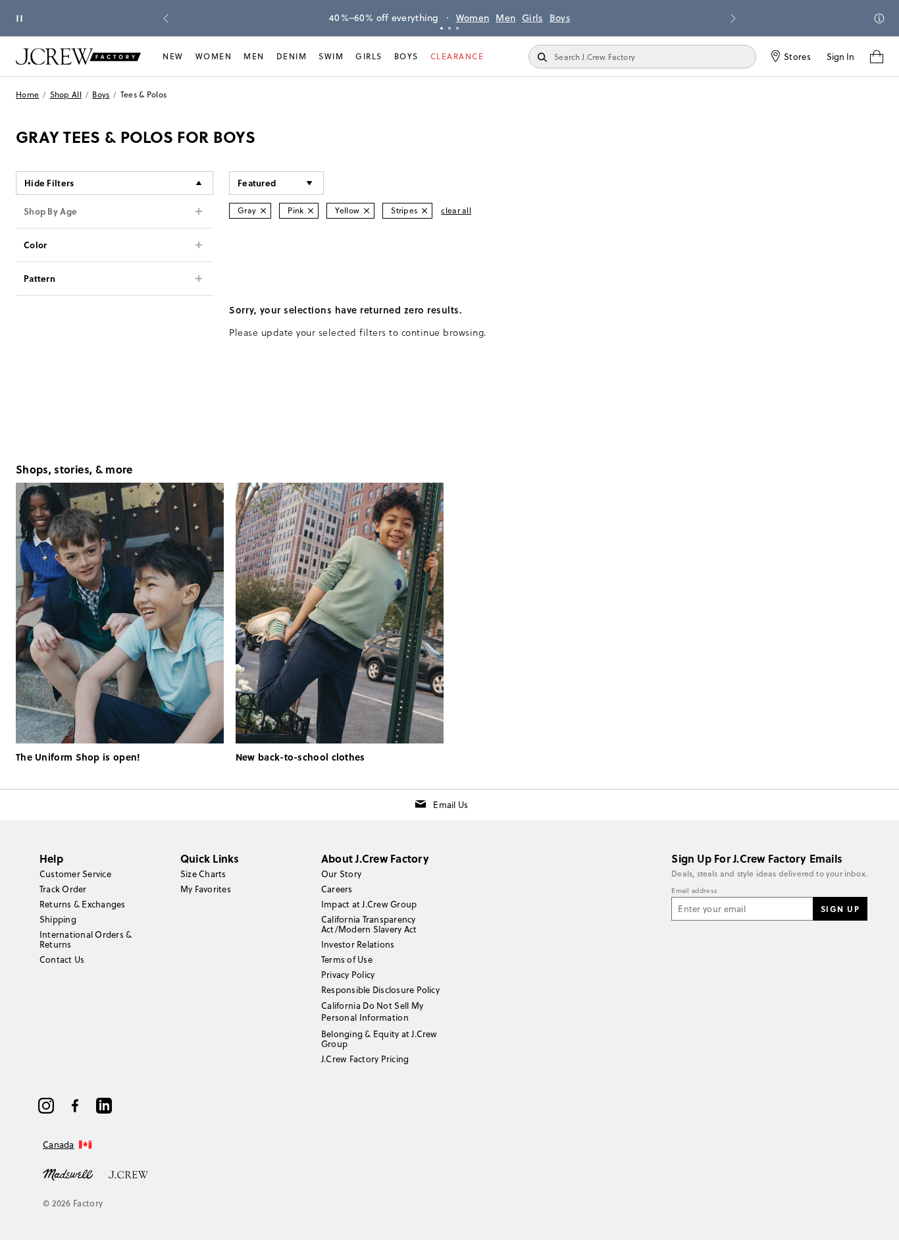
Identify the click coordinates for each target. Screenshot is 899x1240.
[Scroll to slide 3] (457, 28)
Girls (532, 18)
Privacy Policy (347, 975)
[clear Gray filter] (263, 210)
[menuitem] (173, 56)
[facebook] (75, 1105)
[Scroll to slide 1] (441, 28)
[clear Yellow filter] (366, 210)
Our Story (341, 874)
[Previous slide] (166, 18)
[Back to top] (875, 1216)
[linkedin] (104, 1105)
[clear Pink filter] (310, 210)
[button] (276, 183)
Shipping (57, 919)
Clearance (457, 56)
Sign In (840, 57)
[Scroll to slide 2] (449, 28)
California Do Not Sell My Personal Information (372, 1011)
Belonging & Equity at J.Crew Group (379, 1039)
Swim (331, 56)
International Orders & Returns (85, 939)
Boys (560, 18)
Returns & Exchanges (82, 904)
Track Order (63, 889)
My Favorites (205, 889)
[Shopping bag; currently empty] (876, 56)
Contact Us (61, 959)
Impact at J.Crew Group (369, 904)
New (173, 56)
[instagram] (46, 1105)
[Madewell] (68, 1173)
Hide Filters (49, 182)
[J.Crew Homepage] (78, 56)
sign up (840, 909)
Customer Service (75, 874)
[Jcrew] (128, 1173)
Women (473, 18)
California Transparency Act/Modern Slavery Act (369, 924)
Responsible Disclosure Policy (380, 990)
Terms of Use (346, 959)
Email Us (450, 805)
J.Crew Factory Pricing (365, 1059)
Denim (291, 56)
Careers (337, 889)
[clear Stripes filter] (424, 210)
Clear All (456, 210)
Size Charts (203, 874)
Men (505, 18)
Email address (694, 891)
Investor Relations (357, 944)
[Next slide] (733, 18)
